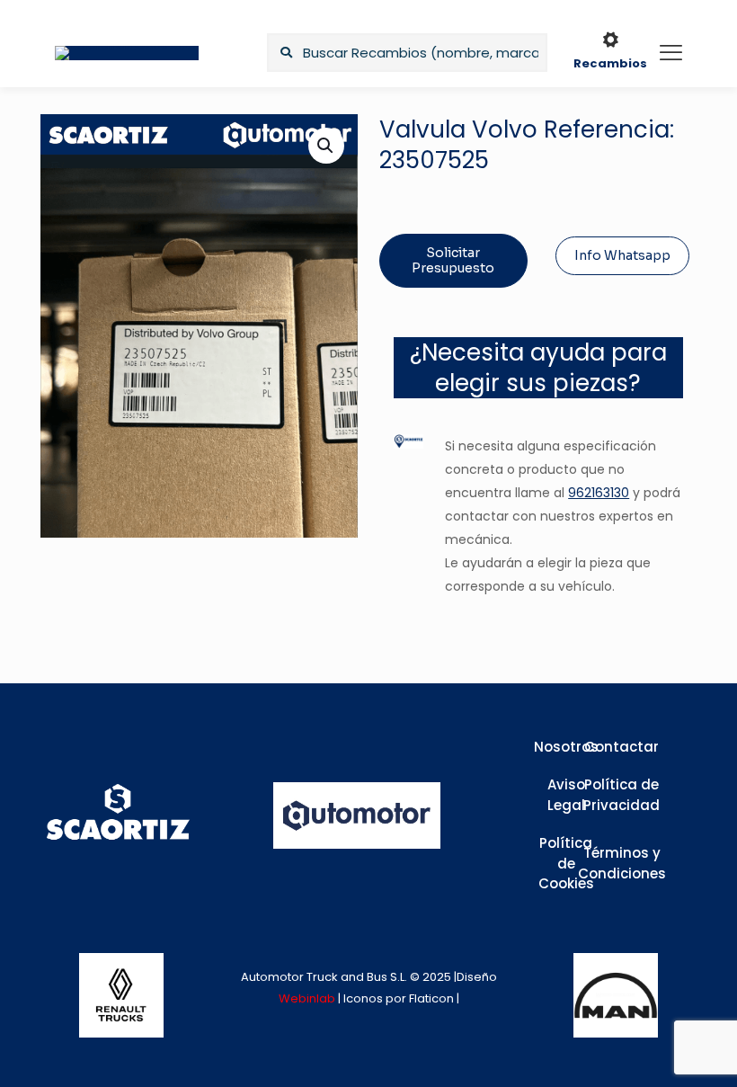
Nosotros (566, 746)
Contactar (621, 746)
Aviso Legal (566, 795)
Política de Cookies (566, 863)
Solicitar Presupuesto (453, 260)
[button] (326, 146)
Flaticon (431, 998)
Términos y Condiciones (622, 863)
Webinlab (308, 998)
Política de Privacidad (621, 795)
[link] (121, 995)
